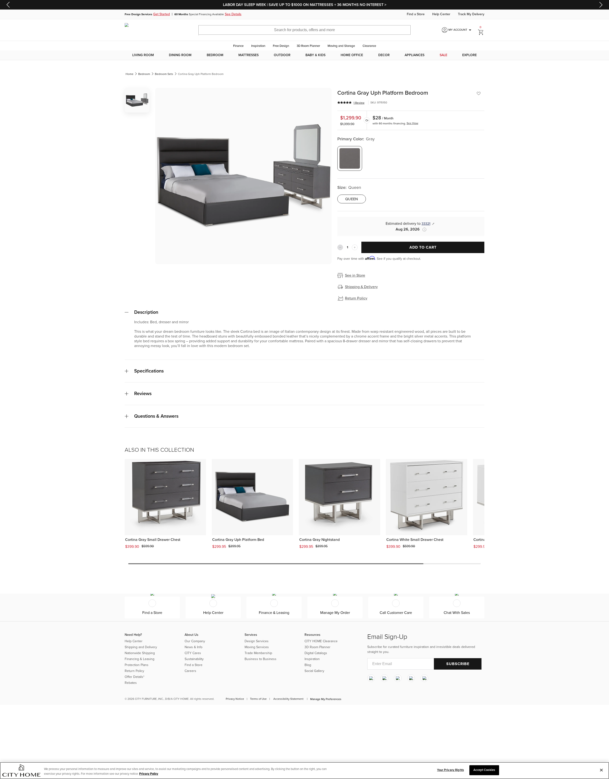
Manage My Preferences (325, 699)
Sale (443, 55)
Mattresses (248, 55)
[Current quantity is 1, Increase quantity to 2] (355, 247)
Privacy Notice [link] (235, 699)
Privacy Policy (148, 774)
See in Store (355, 275)
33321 (426, 224)
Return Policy (356, 298)
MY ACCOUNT (460, 30)
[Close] (601, 770)
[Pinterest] (411, 678)
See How (412, 123)
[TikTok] (424, 678)
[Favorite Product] (478, 93)
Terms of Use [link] (258, 699)
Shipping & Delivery (361, 286)
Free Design (281, 46)
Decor (384, 55)
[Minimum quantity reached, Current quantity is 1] (340, 247)
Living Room (143, 55)
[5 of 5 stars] (344, 102)
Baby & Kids (315, 55)
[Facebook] (384, 678)
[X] (398, 678)
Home (129, 74)
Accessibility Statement (288, 699)
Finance (238, 46)
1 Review (359, 102)
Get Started (161, 14)
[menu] (304, 55)
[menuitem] (143, 55)
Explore (469, 55)
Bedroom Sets (164, 74)
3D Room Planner (308, 46)
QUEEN (351, 199)
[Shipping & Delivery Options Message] (423, 229)
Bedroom (215, 55)
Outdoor (282, 55)
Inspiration (258, 46)
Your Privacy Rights (450, 770)
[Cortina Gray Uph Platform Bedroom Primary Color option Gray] (349, 158)
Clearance (369, 46)
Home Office (352, 55)
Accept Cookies (484, 770)
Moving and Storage (341, 46)
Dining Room (180, 55)
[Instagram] (371, 678)
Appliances (414, 55)
